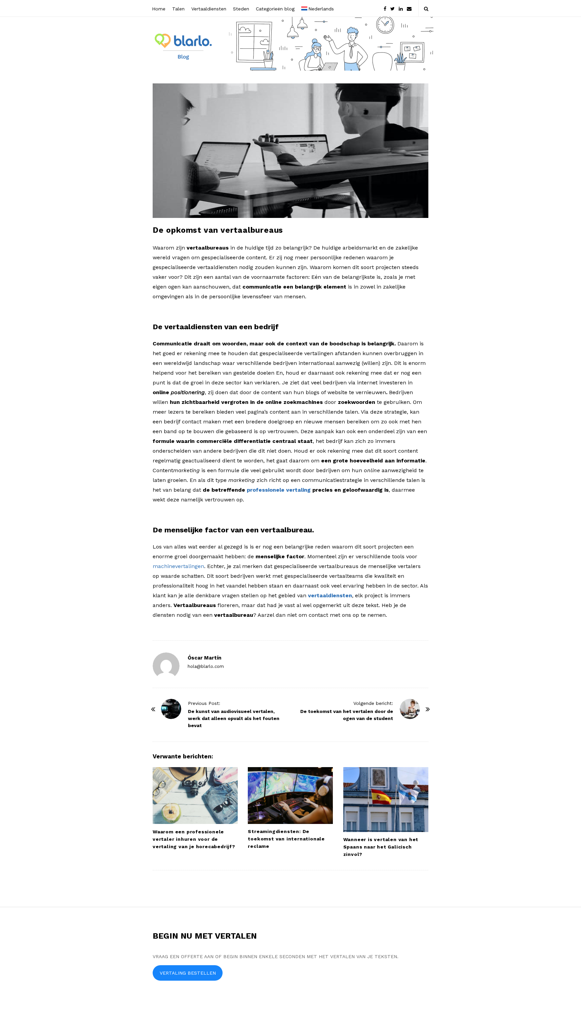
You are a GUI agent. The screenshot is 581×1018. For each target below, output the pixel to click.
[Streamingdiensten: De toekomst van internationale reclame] (290, 795)
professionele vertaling (279, 490)
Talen (178, 8)
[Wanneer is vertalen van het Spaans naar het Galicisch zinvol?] (385, 799)
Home (158, 8)
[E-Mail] (409, 8)
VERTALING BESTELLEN (188, 973)
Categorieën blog (275, 8)
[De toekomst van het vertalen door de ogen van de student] (410, 709)
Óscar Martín (204, 658)
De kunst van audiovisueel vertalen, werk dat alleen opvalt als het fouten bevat (233, 718)
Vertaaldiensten (208, 8)
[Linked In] (401, 8)
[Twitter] (392, 8)
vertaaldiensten (330, 595)
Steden (241, 8)
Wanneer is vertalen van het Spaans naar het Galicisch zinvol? (381, 847)
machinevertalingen (178, 566)
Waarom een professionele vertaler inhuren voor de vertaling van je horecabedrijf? (194, 839)
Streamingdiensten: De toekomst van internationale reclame (286, 839)
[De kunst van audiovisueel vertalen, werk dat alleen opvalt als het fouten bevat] (171, 709)
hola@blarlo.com (206, 666)
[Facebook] (385, 8)
